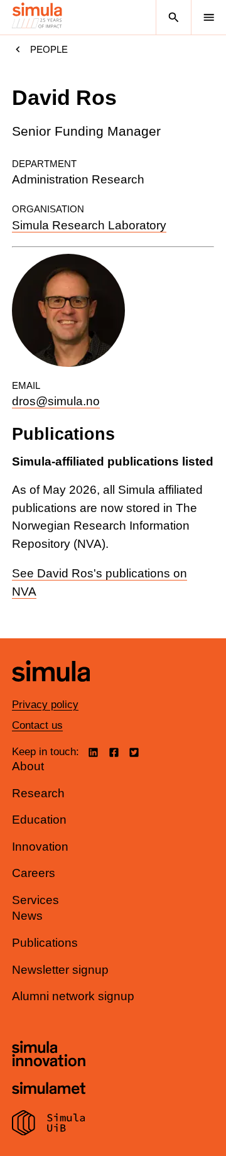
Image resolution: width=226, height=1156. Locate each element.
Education (39, 819)
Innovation (40, 846)
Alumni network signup (73, 996)
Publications (45, 942)
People (49, 49)
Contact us (37, 725)
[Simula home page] (51, 690)
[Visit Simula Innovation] (48, 1055)
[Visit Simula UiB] (48, 1124)
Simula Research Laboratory (89, 225)
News (27, 915)
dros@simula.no (56, 401)
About (28, 766)
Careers (33, 873)
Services (35, 900)
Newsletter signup (60, 969)
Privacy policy (45, 705)
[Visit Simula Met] (48, 1090)
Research (38, 793)
